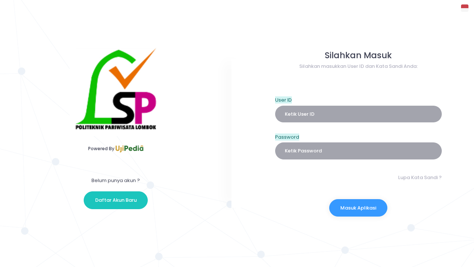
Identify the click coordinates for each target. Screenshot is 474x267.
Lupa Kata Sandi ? (420, 177)
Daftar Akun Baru (116, 200)
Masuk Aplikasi (358, 207)
